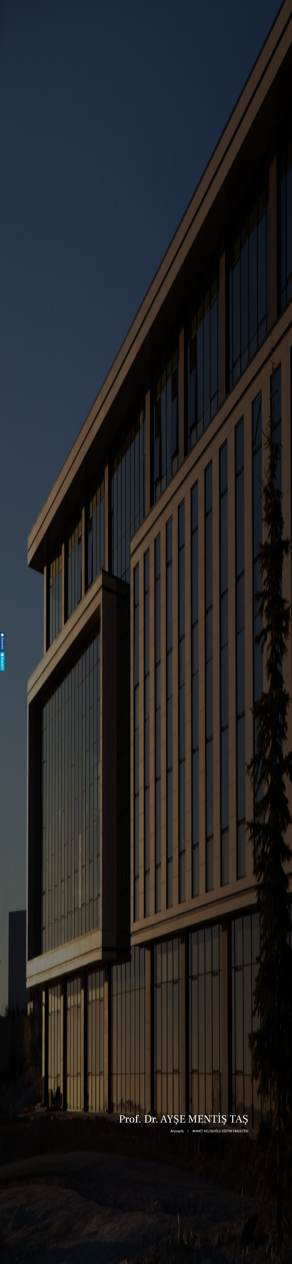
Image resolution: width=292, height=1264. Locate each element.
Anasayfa (2, 662)
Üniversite (2, 643)
